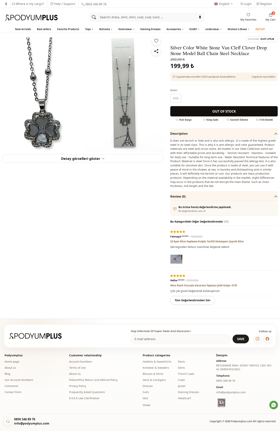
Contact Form (13, 392)
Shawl (146, 405)
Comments (11, 386)
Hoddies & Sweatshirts (157, 361)
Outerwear (125, 29)
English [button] (224, 4)
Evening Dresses (150, 29)
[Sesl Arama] (200, 17)
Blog (7, 374)
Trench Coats (186, 374)
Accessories (173, 29)
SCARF (193, 29)
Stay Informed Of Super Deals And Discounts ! (161, 331)
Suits (146, 392)
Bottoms (104, 29)
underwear (212, 29)
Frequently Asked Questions (87, 392)
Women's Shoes (237, 29)
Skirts (181, 367)
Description (179, 133)
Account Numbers (80, 361)
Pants (181, 361)
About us (10, 367)
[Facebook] (267, 339)
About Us (75, 374)
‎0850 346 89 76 (225, 380)
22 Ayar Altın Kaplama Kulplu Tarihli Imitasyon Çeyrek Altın (207, 241)
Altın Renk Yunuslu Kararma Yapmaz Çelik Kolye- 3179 (203, 285)
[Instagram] (258, 339)
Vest (145, 398)
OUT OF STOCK (224, 111)
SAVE (240, 339)
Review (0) (178, 196)
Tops (88, 29)
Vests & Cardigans (154, 380)
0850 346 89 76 (95, 4)
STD (176, 98)
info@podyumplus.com (231, 392)
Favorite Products (68, 29)
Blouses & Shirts (153, 374)
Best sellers (44, 29)
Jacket (181, 386)
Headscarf (184, 398)
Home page (12, 361)
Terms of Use (77, 367)
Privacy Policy (77, 386)
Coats (181, 380)
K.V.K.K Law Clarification (84, 398)
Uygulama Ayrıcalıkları (263, 76)
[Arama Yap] (94, 17)
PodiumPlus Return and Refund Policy (93, 380)
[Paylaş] (156, 51)
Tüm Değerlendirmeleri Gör (192, 300)
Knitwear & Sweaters (156, 367)
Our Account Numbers (19, 380)
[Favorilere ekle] (156, 41)
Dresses (148, 386)
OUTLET (260, 29)
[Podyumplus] (39, 336)
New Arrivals (23, 29)
